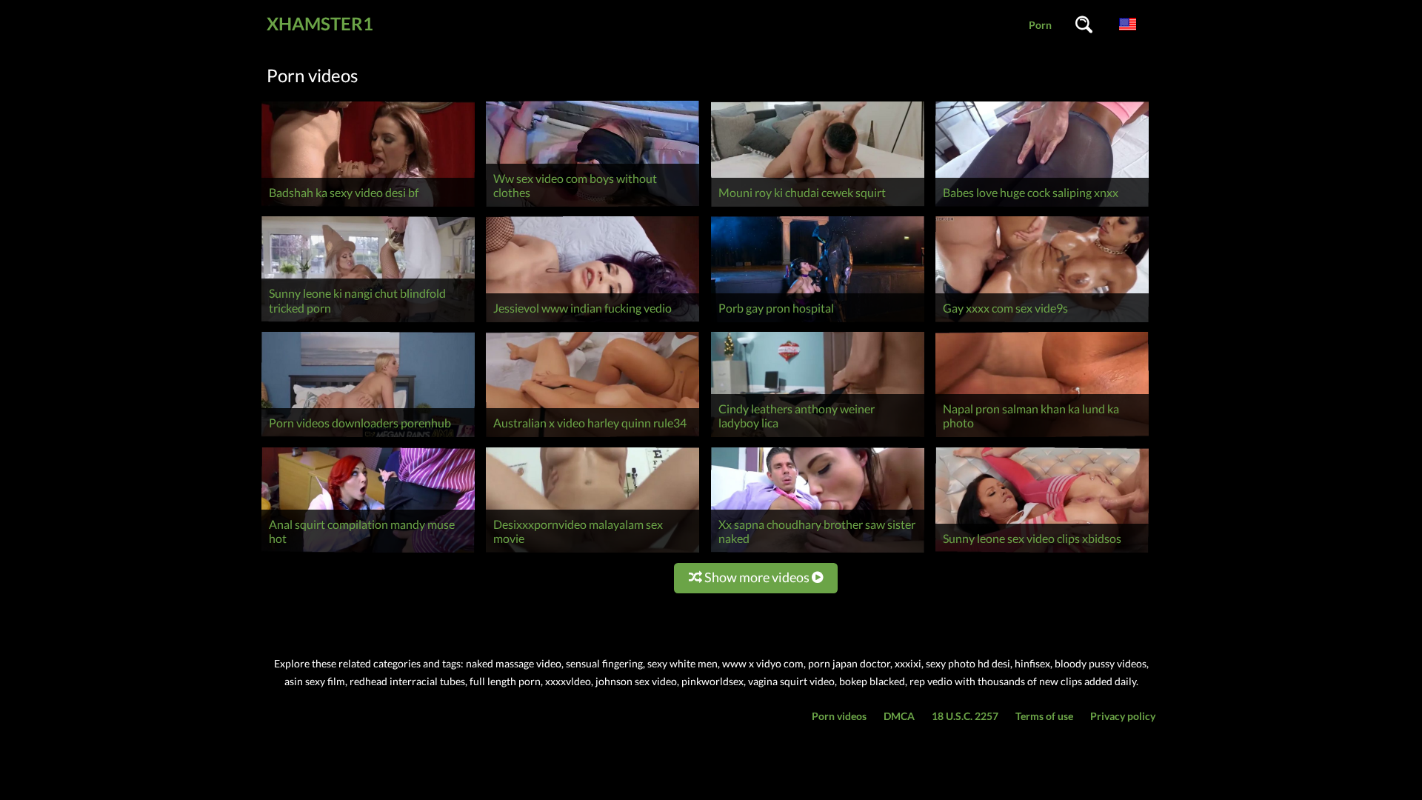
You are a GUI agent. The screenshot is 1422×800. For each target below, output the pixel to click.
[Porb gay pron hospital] (817, 322)
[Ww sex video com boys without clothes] (592, 206)
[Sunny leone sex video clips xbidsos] (1042, 552)
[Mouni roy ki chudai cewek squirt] (817, 206)
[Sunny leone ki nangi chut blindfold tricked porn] (368, 322)
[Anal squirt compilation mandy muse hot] (368, 552)
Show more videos (757, 577)
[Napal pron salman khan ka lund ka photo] (1042, 437)
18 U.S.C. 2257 (965, 716)
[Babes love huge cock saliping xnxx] (1042, 206)
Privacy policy (1122, 716)
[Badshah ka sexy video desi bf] (368, 206)
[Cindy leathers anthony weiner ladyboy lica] (817, 437)
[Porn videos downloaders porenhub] (368, 437)
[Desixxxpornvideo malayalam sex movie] (592, 552)
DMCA (899, 716)
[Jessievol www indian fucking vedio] (592, 322)
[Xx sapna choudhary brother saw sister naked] (817, 552)
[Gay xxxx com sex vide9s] (1042, 322)
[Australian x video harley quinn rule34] (592, 437)
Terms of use (1044, 716)
